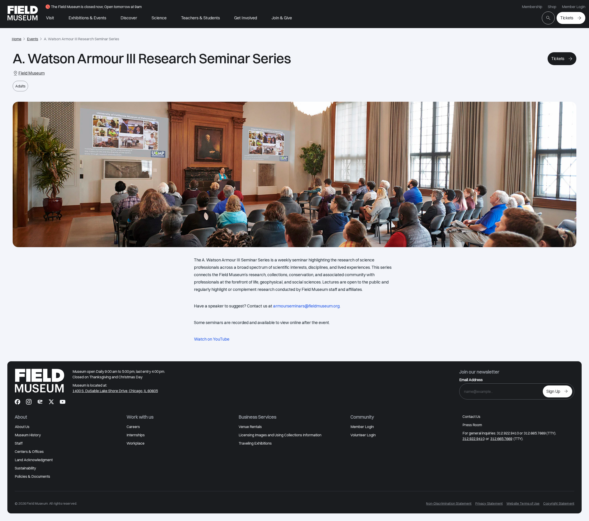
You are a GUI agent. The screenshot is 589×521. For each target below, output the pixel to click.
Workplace (135, 443)
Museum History (28, 435)
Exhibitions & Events (87, 17)
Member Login (573, 6)
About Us (22, 426)
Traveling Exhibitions (255, 443)
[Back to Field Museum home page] (23, 14)
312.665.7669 (501, 438)
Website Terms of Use (523, 503)
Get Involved (245, 17)
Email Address (471, 379)
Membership (532, 6)
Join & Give (281, 17)
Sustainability (25, 468)
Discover (129, 17)
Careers (133, 426)
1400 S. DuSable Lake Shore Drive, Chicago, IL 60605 (115, 390)
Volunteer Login (363, 435)
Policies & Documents (32, 476)
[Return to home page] (39, 381)
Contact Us (471, 416)
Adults (20, 86)
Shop (552, 6)
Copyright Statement (558, 503)
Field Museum (31, 73)
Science (159, 17)
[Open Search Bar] (548, 18)
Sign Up (553, 391)
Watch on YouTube (211, 339)
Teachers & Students (200, 17)
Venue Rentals (250, 426)
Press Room (472, 425)
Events (32, 39)
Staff (19, 443)
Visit (50, 17)
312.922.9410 (473, 438)
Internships (136, 435)
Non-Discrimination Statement (448, 503)
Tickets (566, 17)
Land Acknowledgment (34, 459)
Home (16, 39)
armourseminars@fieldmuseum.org (306, 306)
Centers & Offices (29, 451)
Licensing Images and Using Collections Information (280, 435)
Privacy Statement (489, 503)
